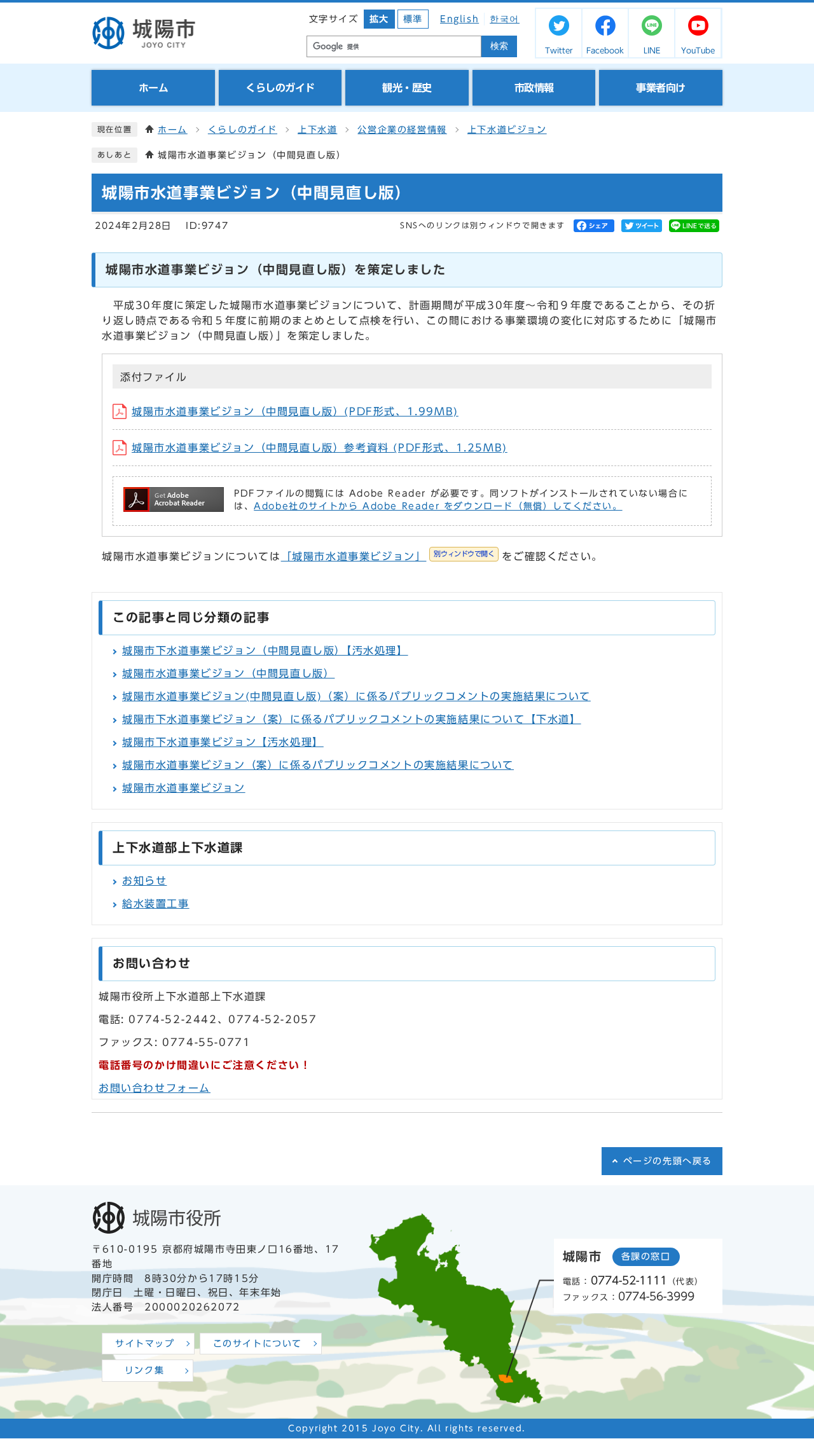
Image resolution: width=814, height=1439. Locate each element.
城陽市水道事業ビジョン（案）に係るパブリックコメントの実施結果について (318, 765)
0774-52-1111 (629, 1280)
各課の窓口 (646, 1256)
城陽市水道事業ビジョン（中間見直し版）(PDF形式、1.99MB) (295, 411)
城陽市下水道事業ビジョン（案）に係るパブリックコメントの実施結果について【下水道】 (351, 719)
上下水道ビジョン (507, 129)
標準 (413, 19)
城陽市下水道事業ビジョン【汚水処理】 (223, 742)
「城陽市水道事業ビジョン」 (388, 556)
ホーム (173, 129)
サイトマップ (145, 1343)
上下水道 (317, 129)
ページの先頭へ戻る (667, 1161)
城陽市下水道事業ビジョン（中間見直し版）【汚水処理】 (265, 650)
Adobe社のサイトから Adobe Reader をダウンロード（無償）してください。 (438, 506)
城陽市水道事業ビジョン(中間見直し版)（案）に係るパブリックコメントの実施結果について (356, 696)
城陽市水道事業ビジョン (183, 788)
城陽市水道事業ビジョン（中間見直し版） (228, 673)
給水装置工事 (156, 904)
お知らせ (144, 881)
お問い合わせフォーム (154, 1088)
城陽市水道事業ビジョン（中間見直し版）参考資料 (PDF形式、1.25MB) (319, 448)
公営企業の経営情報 (401, 129)
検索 (499, 46)
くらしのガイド (242, 129)
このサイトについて (257, 1343)
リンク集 (144, 1370)
